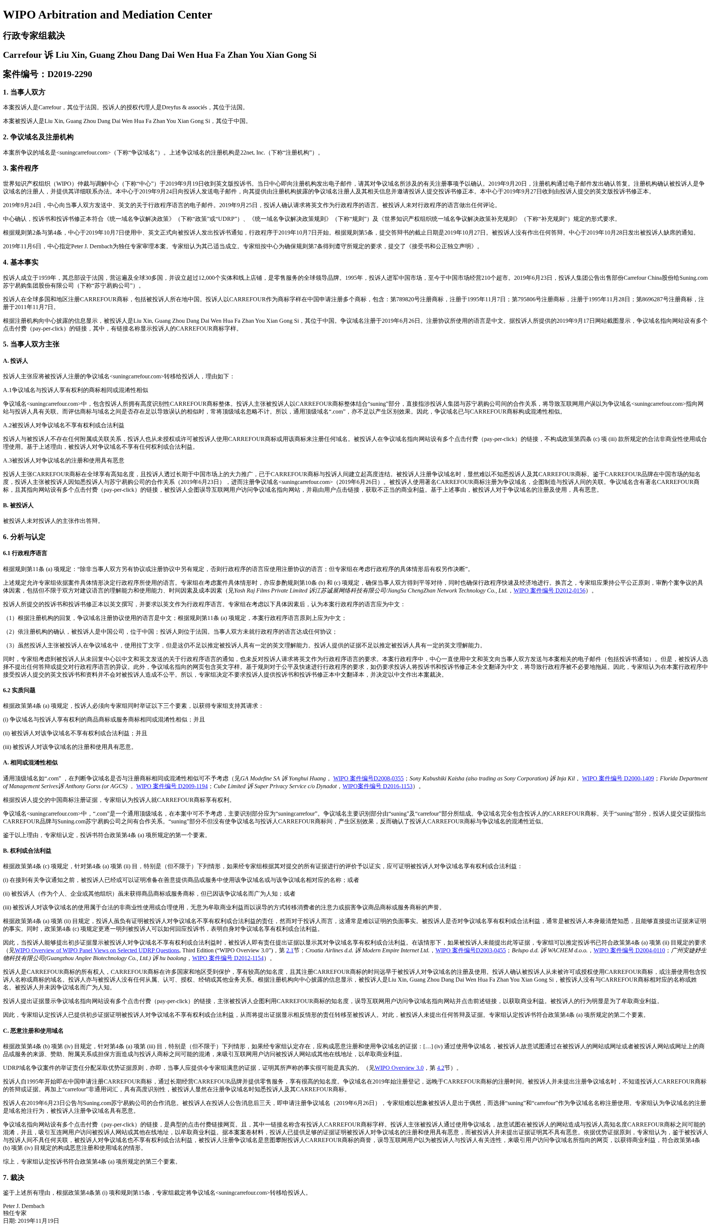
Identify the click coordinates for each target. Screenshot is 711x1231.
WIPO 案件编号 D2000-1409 (618, 778)
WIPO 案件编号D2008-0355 (368, 778)
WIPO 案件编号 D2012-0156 (549, 590)
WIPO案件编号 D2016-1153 (378, 786)
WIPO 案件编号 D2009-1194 (172, 786)
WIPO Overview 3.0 (399, 1068)
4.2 (440, 1068)
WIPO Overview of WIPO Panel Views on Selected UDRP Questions (97, 950)
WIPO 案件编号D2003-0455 (470, 950)
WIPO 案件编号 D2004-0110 (629, 950)
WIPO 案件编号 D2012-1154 (228, 958)
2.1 (290, 950)
